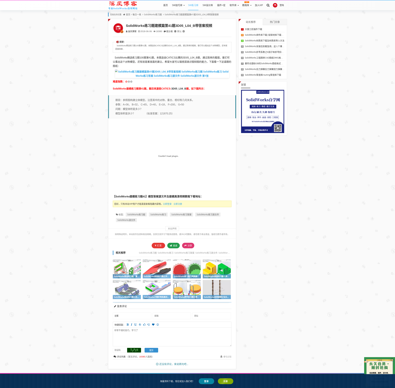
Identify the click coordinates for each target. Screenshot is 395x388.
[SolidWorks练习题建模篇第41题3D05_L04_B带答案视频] (172, 73)
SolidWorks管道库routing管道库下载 (263, 74)
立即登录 (167, 203)
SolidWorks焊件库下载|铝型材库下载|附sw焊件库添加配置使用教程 (278, 34)
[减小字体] (175, 31)
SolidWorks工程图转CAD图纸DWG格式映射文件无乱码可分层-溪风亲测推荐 (281, 57)
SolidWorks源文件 (126, 220)
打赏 (159, 245)
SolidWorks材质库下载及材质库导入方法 (264, 40)
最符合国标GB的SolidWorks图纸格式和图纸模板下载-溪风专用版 (276, 63)
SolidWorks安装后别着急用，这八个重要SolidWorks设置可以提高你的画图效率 (283, 46)
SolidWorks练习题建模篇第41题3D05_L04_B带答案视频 (192, 14)
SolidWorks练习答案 (181, 214)
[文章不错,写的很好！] (144, 324)
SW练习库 (193, 5)
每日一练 (137, 14)
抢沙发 (169, 31)
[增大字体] (184, 31)
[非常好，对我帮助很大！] (153, 324)
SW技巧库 (177, 5)
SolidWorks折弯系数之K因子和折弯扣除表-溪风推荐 (270, 51)
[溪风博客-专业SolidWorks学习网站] (123, 5)
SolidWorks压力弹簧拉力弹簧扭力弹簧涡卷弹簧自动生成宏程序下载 (277, 69)
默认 (179, 31)
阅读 (174, 245)
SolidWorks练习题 (153, 14)
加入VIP (259, 5)
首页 (165, 5)
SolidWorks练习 (158, 214)
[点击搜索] (268, 5)
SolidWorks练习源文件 (208, 214)
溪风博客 (132, 31)
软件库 (233, 5)
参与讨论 (227, 356)
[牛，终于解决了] (149, 324)
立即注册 (177, 203)
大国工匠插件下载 (253, 29)
